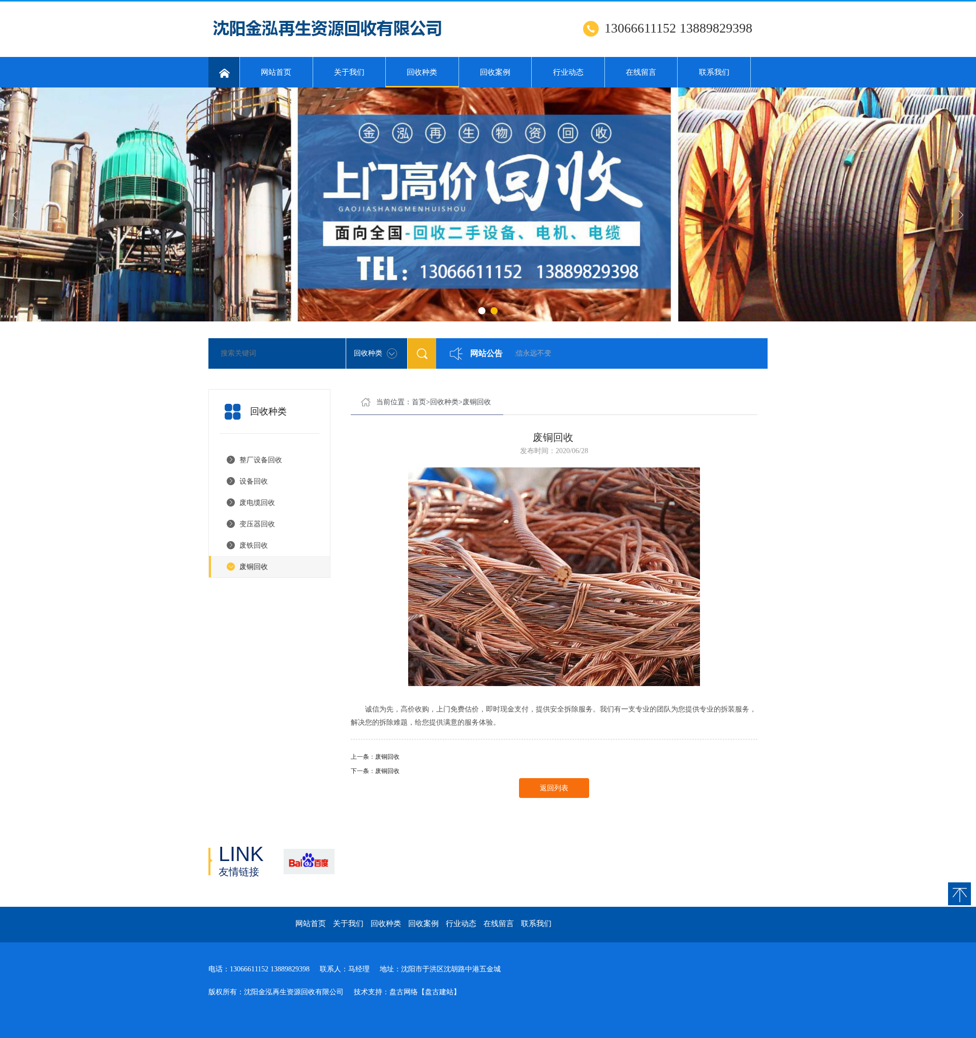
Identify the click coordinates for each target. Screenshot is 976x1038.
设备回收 (253, 481)
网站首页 (276, 72)
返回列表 (554, 788)
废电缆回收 (257, 503)
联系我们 (714, 72)
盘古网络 (403, 992)
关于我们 (349, 72)
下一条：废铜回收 (375, 771)
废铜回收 (253, 567)
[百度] (309, 862)
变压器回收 (257, 524)
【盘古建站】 (439, 992)
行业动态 (568, 72)
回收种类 (422, 72)
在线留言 (641, 72)
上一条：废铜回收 (375, 756)
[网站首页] (223, 72)
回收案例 (495, 72)
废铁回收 (253, 545)
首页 (419, 402)
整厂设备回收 (260, 460)
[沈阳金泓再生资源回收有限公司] (331, 41)
